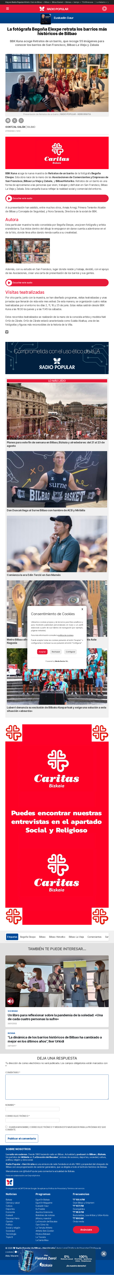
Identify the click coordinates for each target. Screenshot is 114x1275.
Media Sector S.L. (62, 661)
